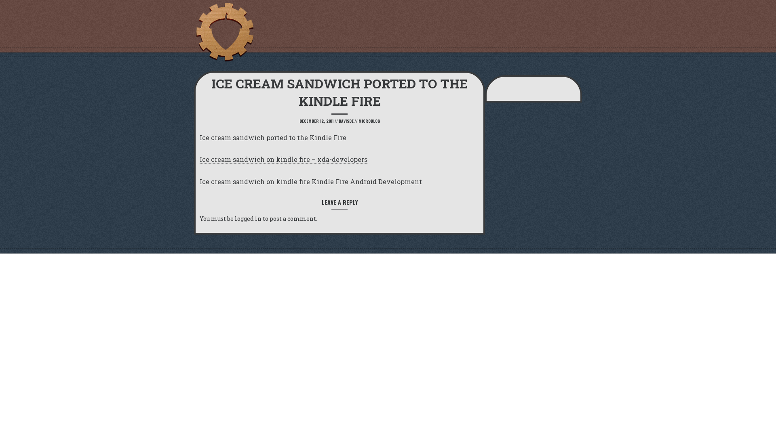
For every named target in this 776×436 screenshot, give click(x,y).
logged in (248, 218)
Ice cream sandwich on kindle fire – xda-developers (283, 159)
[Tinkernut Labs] (224, 32)
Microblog (369, 121)
